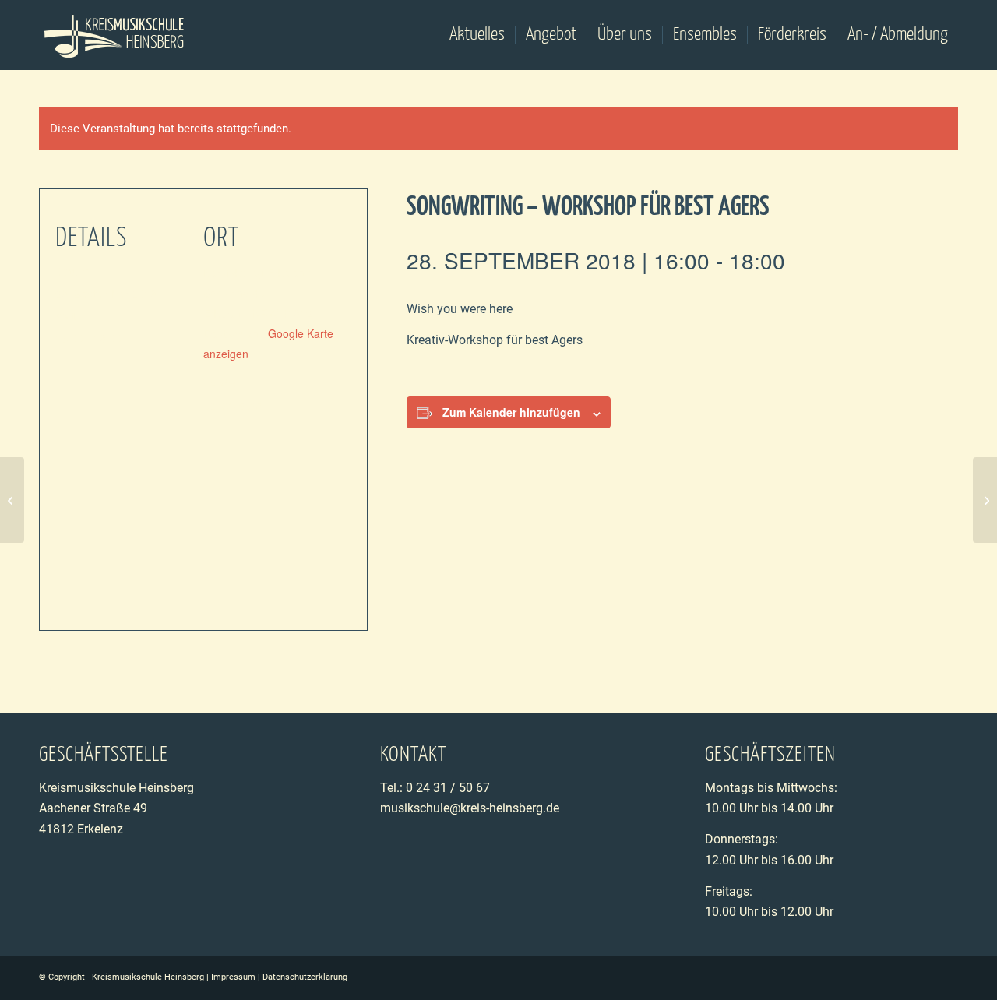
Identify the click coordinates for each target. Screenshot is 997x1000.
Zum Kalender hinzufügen (511, 412)
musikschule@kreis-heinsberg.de (469, 808)
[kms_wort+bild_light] (115, 35)
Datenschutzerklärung (304, 977)
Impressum (233, 977)
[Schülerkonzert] (12, 500)
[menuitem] (477, 35)
